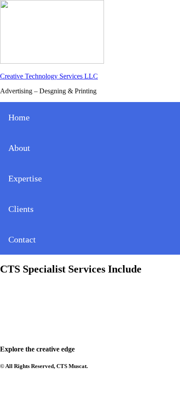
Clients (21, 209)
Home (19, 117)
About (19, 148)
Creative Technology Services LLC (49, 76)
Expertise (25, 178)
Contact (22, 239)
